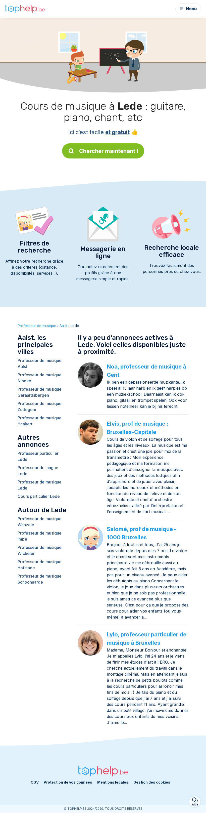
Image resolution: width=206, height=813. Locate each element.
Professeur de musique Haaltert (40, 420)
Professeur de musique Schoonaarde (40, 579)
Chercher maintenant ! (108, 151)
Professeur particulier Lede (38, 456)
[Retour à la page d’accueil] (25, 9)
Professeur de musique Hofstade (40, 564)
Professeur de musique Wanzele (40, 521)
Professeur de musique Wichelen (40, 550)
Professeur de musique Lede (40, 485)
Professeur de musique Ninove (40, 377)
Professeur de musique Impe (40, 536)
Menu (191, 8)
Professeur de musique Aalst (40, 363)
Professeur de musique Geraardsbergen (40, 392)
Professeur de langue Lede (38, 470)
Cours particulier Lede (39, 496)
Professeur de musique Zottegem (40, 406)
